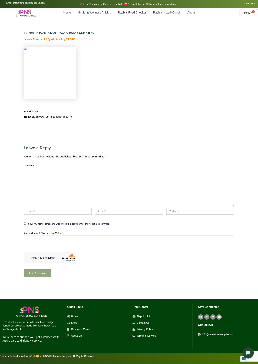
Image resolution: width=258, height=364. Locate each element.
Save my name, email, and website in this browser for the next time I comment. (69, 223)
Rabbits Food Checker (132, 12)
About (191, 12)
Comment (29, 165)
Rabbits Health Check (166, 12)
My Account (249, 3)
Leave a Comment (34, 39)
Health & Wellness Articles (94, 12)
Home (67, 12)
